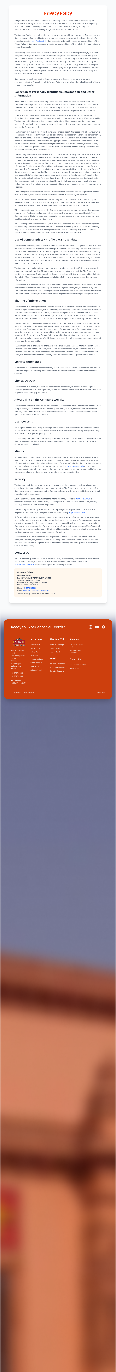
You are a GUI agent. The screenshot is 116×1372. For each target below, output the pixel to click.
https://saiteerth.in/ (77, 512)
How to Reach (55, 652)
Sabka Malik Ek (36, 663)
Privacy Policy (101, 693)
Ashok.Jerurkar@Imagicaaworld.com (37, 590)
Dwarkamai (34, 655)
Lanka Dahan (35, 644)
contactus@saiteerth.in (24, 564)
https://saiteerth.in (39, 41)
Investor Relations (57, 671)
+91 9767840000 (17, 673)
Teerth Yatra (35, 648)
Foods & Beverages (57, 644)
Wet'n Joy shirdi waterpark (75, 651)
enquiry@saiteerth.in (78, 664)
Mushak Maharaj (36, 659)
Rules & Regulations (57, 667)
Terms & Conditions (57, 664)
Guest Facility (55, 648)
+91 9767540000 (17, 676)
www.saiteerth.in (83, 499)
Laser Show (34, 666)
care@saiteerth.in (76, 668)
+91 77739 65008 (29, 588)
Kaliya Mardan (35, 652)
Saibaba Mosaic (36, 670)
